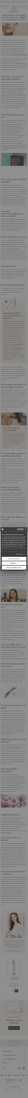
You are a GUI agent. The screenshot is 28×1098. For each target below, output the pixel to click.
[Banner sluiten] (25, 529)
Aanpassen (13, 563)
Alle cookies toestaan (14, 558)
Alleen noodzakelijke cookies (14, 567)
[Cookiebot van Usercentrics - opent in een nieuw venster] (18, 529)
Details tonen (19, 554)
